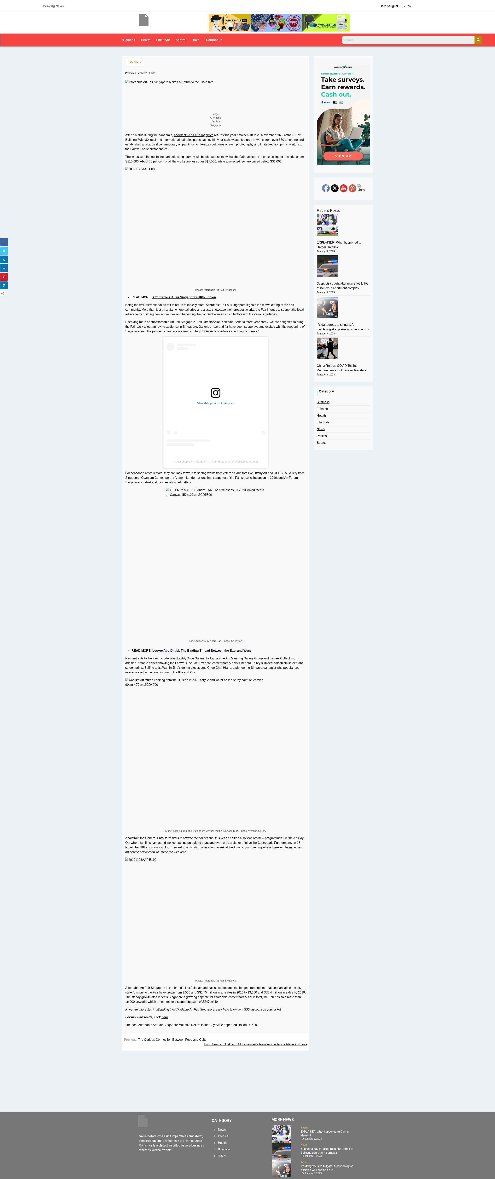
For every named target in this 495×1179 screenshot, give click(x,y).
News (321, 429)
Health (145, 40)
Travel (195, 40)
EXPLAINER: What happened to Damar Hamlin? (339, 245)
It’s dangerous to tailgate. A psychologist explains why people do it (343, 327)
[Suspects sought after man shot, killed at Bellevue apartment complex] (327, 266)
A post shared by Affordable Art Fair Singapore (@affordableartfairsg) (215, 461)
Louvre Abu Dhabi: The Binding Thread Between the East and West (201, 650)
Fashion (322, 408)
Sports (180, 40)
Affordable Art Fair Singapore (193, 135)
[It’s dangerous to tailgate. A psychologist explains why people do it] (327, 307)
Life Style (163, 40)
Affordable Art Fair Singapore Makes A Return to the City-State (180, 1025)
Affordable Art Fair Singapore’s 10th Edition (184, 297)
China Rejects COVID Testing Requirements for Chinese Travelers (341, 368)
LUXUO (253, 1025)
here (226, 1009)
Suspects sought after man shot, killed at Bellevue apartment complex (343, 286)
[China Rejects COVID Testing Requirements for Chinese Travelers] (327, 348)
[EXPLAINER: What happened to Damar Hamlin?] (327, 225)
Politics (322, 436)
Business (128, 40)
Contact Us (214, 40)
